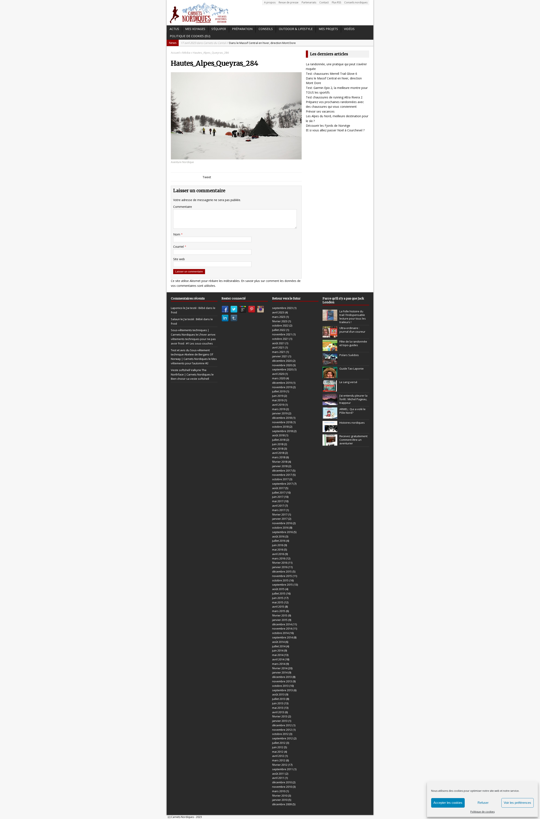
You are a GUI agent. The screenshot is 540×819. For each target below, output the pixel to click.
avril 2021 (278, 347)
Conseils (266, 29)
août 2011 (278, 773)
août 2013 (278, 694)
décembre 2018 (282, 418)
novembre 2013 (282, 681)
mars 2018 (278, 457)
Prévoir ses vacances (320, 111)
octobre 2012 (280, 734)
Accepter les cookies (447, 802)
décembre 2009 (282, 804)
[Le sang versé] (330, 389)
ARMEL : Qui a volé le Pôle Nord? (352, 411)
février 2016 (279, 563)
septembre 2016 (282, 532)
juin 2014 (277, 650)
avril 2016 (278, 554)
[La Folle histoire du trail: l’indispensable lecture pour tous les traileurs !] (330, 319)
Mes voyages (195, 29)
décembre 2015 (282, 571)
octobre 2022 (280, 325)
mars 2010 (278, 791)
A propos (269, 2)
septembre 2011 (282, 769)
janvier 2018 (280, 466)
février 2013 (279, 716)
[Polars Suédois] (330, 362)
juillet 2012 (278, 743)
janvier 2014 (280, 672)
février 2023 (279, 321)
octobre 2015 (280, 580)
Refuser (483, 802)
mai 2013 (277, 708)
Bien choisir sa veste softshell (190, 379)
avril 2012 (278, 756)
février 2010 (279, 795)
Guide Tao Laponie (351, 368)
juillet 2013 (278, 699)
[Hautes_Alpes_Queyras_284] (236, 157)
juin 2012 (277, 747)
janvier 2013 (280, 721)
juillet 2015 (278, 593)
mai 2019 (277, 400)
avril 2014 (278, 659)
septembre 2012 (282, 738)
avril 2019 (278, 405)
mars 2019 (278, 409)
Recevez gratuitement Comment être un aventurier (353, 439)
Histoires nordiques (352, 422)
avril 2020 (278, 374)
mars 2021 (278, 352)
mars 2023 (278, 317)
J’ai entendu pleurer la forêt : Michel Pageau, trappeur (353, 399)
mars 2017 (278, 510)
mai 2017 (277, 501)
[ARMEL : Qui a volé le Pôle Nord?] (330, 416)
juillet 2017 (278, 492)
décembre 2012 (282, 725)
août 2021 (278, 343)
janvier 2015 (280, 620)
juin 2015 (277, 598)
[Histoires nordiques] (330, 430)
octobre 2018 (280, 427)
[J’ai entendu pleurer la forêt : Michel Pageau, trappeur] (330, 403)
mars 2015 (278, 611)
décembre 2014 (282, 624)
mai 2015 (277, 602)
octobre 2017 (280, 479)
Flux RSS (336, 2)
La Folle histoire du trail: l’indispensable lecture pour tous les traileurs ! (352, 316)
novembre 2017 (282, 475)
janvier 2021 (280, 356)
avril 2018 (278, 453)
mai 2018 (277, 448)
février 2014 (279, 668)
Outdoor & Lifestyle (296, 29)
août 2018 (278, 435)
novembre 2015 (282, 576)
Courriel (179, 247)
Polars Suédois (349, 355)
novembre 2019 (282, 387)
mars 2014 (278, 664)
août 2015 (278, 589)
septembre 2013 (282, 690)
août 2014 (278, 642)
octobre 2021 (280, 339)
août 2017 (278, 488)
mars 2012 (278, 760)
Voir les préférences (517, 802)
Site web (179, 259)
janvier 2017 (280, 519)
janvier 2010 (280, 800)
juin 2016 (277, 545)
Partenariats (309, 2)
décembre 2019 (282, 383)
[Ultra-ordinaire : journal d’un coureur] (330, 335)
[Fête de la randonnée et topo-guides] (330, 349)
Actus (174, 29)
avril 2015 (278, 606)
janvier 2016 (280, 567)
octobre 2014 (280, 633)
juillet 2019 (278, 391)
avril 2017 (278, 505)
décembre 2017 (282, 470)
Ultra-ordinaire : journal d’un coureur (352, 329)
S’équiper (218, 29)
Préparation (242, 29)
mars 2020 (278, 378)
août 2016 (278, 536)
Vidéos (349, 29)
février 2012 (279, 765)
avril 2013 (278, 712)
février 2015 (279, 615)
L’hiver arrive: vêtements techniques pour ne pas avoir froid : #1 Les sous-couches (193, 339)
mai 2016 (277, 549)
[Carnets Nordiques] (270, 12)
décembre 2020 (282, 361)
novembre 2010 (282, 787)
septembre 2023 (282, 308)
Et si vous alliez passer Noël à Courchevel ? (335, 130)
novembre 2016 (282, 523)
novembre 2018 (282, 422)
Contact (324, 2)
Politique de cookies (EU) (190, 36)
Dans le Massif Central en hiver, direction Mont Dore (238, 43)
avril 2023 (278, 312)
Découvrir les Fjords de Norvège (328, 126)
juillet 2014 (278, 646)
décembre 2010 (282, 782)
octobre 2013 (280, 686)
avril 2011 (278, 778)
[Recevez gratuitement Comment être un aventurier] (330, 443)
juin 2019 (277, 396)
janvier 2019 (280, 413)
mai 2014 (277, 655)
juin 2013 (277, 703)
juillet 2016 (278, 541)
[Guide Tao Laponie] (330, 376)
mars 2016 (278, 558)
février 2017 (279, 514)
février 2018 (279, 462)
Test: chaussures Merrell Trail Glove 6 (331, 74)
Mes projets (328, 29)
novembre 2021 (282, 334)
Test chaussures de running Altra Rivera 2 (334, 97)
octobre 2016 (280, 527)
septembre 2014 (282, 637)
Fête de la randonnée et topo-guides (353, 343)
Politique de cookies (482, 812)
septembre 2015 (282, 584)
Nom (177, 234)
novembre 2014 (282, 628)
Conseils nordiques (355, 2)
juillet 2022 (278, 330)
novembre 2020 (282, 365)
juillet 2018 (278, 440)
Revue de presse (288, 2)
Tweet (206, 177)
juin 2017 (277, 497)
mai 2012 (277, 752)
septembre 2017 (282, 484)
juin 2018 (277, 444)
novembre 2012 (282, 730)
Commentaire (182, 207)
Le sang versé (348, 382)
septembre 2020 (282, 369)
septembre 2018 (282, 431)
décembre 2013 (282, 677)
